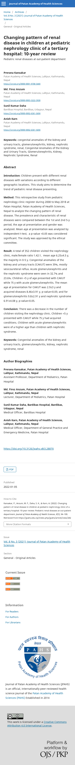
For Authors (11, 617)
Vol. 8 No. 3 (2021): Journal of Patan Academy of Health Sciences (33, 17)
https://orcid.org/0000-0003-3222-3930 (22, 100)
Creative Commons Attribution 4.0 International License (37, 723)
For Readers (11, 611)
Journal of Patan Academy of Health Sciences (35, 3)
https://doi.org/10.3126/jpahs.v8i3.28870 (29, 448)
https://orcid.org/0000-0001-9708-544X (22, 84)
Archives (19, 12)
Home (7, 12)
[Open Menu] (3, 3)
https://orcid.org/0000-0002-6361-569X (22, 113)
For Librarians (12, 622)
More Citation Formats (18, 524)
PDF (11, 469)
